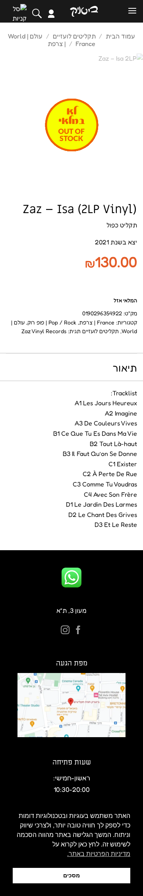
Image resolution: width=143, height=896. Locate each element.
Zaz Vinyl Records (43, 331)
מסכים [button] (71, 875)
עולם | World (25, 36)
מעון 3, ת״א (71, 610)
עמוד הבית (120, 36)
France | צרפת (96, 322)
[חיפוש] (37, 13)
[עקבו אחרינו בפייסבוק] (78, 631)
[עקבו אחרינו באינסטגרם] (65, 631)
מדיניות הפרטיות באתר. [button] (98, 853)
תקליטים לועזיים (74, 36)
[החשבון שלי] (51, 14)
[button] (132, 11)
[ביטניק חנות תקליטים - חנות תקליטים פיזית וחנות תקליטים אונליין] (83, 11)
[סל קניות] (19, 13)
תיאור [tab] (125, 368)
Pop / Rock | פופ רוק (51, 322)
